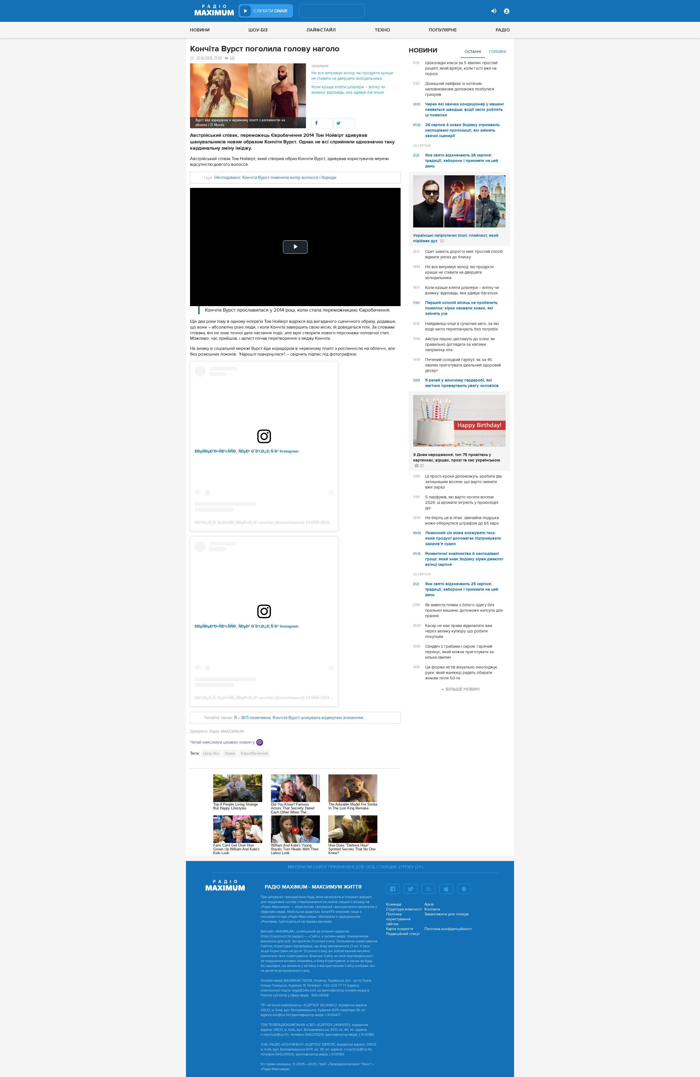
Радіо (503, 30)
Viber (259, 742)
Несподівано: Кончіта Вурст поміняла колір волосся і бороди (275, 177)
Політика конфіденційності (448, 929)
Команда (393, 904)
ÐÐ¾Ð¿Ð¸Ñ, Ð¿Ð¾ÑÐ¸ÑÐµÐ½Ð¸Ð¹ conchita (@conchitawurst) (250, 522)
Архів (429, 904)
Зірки (229, 753)
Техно (382, 30)
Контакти (432, 909)
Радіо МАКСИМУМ (226, 731)
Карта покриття (399, 929)
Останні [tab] (473, 51)
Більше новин (463, 689)
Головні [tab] (497, 51)
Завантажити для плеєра (446, 914)
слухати (270, 11)
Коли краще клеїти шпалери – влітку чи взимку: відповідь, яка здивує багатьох (348, 89)
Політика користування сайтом (398, 919)
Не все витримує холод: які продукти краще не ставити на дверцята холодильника (352, 75)
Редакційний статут (403, 933)
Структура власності (404, 909)
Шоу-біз (258, 30)
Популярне (443, 30)
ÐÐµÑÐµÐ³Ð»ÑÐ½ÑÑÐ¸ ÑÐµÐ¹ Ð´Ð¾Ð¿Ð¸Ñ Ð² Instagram (246, 451)
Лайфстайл (321, 30)
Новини (200, 30)
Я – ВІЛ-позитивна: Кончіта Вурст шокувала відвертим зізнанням (298, 717)
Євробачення (254, 753)
